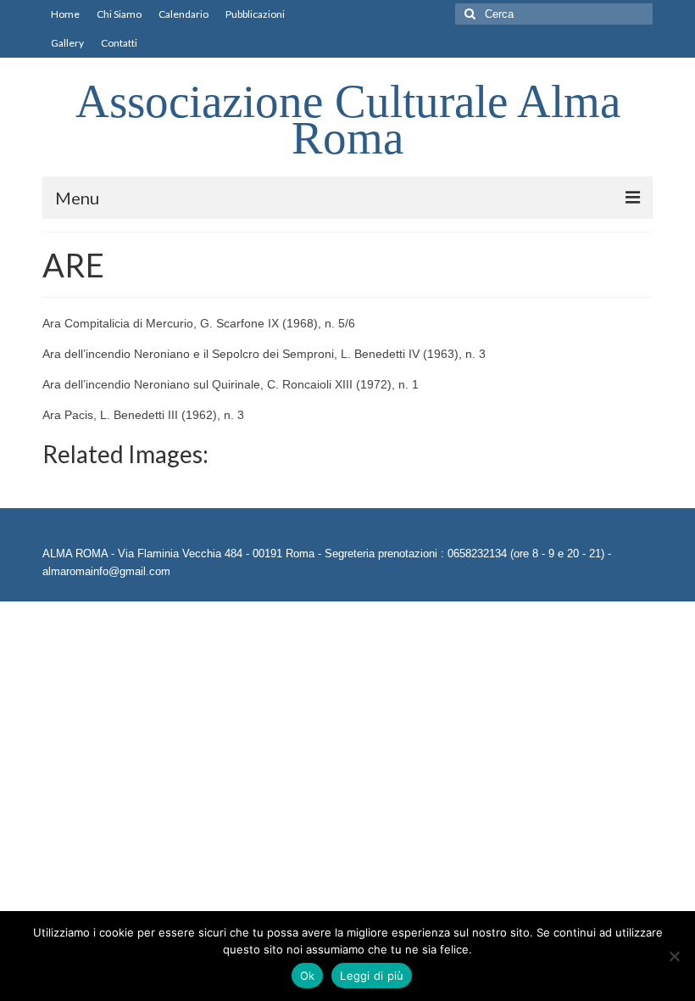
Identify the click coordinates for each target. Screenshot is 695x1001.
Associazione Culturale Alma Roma (347, 119)
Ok (307, 975)
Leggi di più (371, 975)
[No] (673, 956)
